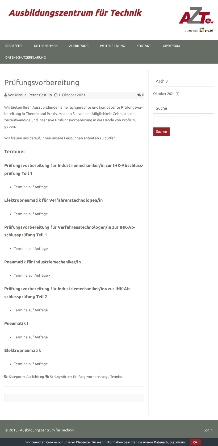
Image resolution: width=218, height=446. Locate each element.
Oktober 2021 (164, 93)
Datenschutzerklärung (25, 57)
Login (208, 430)
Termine (116, 376)
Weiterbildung (112, 45)
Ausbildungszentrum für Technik (75, 12)
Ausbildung (79, 45)
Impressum (171, 45)
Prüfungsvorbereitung (90, 376)
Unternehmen (46, 45)
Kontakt (143, 45)
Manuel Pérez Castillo (33, 95)
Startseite (14, 45)
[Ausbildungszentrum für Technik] (196, 31)
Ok (195, 442)
